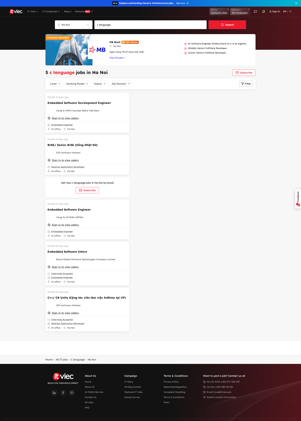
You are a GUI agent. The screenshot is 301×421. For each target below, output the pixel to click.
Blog (66, 11)
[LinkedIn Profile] (55, 394)
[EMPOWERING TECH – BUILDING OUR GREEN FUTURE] (51, 152)
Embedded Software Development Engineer (79, 103)
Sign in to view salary (65, 118)
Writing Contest (132, 386)
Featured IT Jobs (133, 392)
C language (78, 359)
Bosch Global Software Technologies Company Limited (85, 259)
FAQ (87, 407)
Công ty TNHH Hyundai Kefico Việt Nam (77, 110)
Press (166, 402)
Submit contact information (221, 397)
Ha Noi (92, 359)
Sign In (276, 11)
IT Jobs (31, 11)
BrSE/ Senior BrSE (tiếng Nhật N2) (73, 145)
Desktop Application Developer (67, 167)
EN (284, 11)
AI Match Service (94, 392)
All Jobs (89, 402)
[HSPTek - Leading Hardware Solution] (51, 217)
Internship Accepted (62, 273)
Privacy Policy (171, 381)
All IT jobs (62, 359)
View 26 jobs (116, 57)
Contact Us (90, 397)
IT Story (128, 381)
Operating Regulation (175, 386)
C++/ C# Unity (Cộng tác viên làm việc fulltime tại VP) (87, 297)
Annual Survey (132, 397)
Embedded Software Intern (67, 251)
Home (49, 359)
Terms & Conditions (174, 397)
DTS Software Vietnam (68, 152)
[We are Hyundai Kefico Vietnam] (51, 110)
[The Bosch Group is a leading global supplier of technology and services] (51, 259)
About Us (90, 386)
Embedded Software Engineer (69, 209)
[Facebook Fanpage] (64, 394)
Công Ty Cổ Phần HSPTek (69, 217)
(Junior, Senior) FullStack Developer (207, 52)
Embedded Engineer (62, 124)
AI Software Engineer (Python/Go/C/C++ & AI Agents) (217, 43)
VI (290, 11)
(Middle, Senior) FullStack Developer (207, 48)
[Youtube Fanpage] (72, 394)
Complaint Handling (174, 392)
